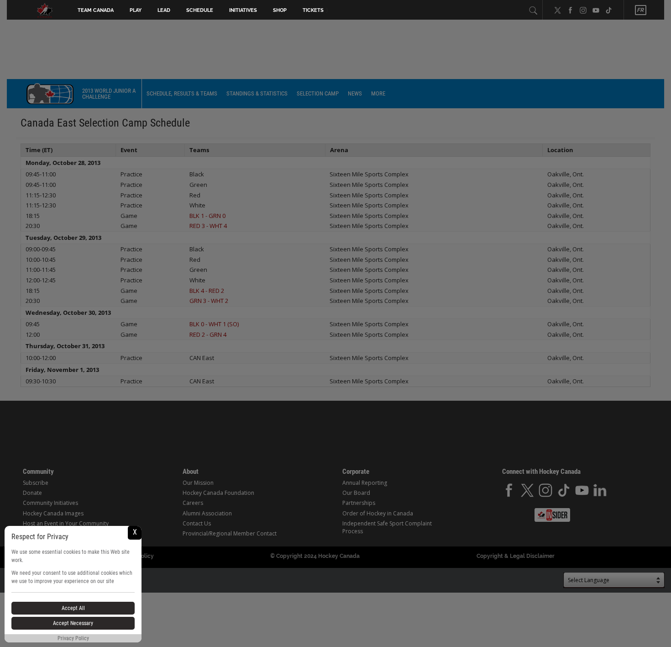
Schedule (199, 10)
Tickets (313, 10)
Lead (163, 10)
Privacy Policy (73, 638)
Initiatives (243, 10)
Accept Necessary (73, 623)
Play (136, 10)
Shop (280, 10)
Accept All (73, 608)
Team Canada (96, 10)
